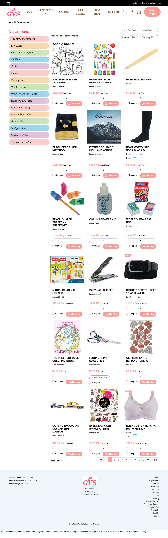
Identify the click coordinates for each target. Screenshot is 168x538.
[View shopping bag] (139, 12)
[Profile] (132, 12)
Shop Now (152, 11)
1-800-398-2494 (27, 477)
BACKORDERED (99, 377)
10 (148, 459)
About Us (155, 513)
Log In (156, 516)
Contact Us (155, 510)
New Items (155, 489)
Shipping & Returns (151, 504)
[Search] (125, 11)
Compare (59, 103)
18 (133, 37)
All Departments (21, 22)
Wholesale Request (152, 501)
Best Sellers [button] (80, 11)
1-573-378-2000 (31, 480)
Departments (45, 10)
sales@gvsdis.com (21, 483)
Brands (156, 495)
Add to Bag (75, 103)
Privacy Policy (153, 507)
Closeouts (155, 492)
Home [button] (29, 12)
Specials (156, 483)
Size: (128, 157)
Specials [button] (64, 12)
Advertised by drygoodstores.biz (147, 3)
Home (157, 477)
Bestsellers (155, 486)
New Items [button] (97, 11)
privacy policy (140, 531)
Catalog (156, 498)
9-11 (134, 158)
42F (134, 436)
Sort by (146, 37)
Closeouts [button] (114, 12)
